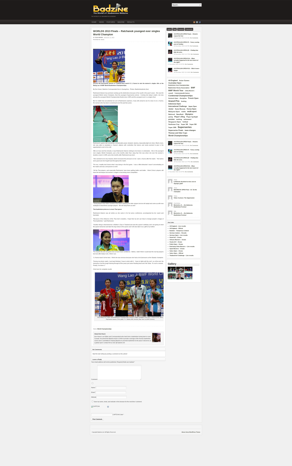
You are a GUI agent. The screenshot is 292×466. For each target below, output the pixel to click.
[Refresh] (108, 407)
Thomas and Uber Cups (177, 133)
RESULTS (130, 22)
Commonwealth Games (182, 93)
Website (93, 397)
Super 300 (184, 124)
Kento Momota (180, 109)
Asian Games (184, 80)
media (183, 111)
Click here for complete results (102, 269)
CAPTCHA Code (118, 414)
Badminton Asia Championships (178, 85)
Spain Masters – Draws (177, 249)
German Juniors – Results (177, 233)
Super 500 (193, 124)
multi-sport (192, 111)
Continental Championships (180, 96)
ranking (179, 119)
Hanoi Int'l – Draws (175, 237)
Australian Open (174, 83)
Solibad (185, 122)
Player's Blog (179, 117)
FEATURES (111, 22)
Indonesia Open (174, 104)
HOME (94, 22)
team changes (190, 130)
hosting (183, 101)
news (102, 39)
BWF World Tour (175, 90)
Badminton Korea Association (178, 88)
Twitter (197, 22)
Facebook (200, 22)
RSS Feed (194, 22)
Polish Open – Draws (176, 244)
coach (170, 93)
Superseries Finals (175, 130)
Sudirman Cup (173, 124)
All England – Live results (177, 226)
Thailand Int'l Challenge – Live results (181, 255)
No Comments (194, 38)
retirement (187, 119)
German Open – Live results (178, 235)
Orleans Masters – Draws (177, 240)
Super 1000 (172, 127)
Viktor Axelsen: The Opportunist (184, 198)
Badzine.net (110, 9)
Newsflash (180, 114)
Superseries (185, 127)
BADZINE (121, 22)
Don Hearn (99, 37)
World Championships (104, 329)
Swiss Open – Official (176, 253)
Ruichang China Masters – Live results (182, 246)
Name (93, 387)
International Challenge (177, 106)
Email (93, 392)
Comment (94, 379)
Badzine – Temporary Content (179, 231)
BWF (193, 88)
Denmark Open (173, 98)
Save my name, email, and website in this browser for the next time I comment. (118, 401)
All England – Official (176, 228)
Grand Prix (174, 101)
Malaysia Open (174, 111)
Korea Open (191, 109)
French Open (193, 98)
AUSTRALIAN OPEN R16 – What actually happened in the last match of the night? (186, 60)
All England (173, 80)
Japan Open (192, 106)
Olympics (189, 114)
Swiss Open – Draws (176, 251)
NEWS (101, 22)
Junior (170, 109)
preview (171, 119)
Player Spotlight (192, 117)
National (171, 114)
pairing (170, 117)
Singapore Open (174, 122)
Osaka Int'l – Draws (175, 242)
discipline (183, 98)
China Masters (189, 91)
